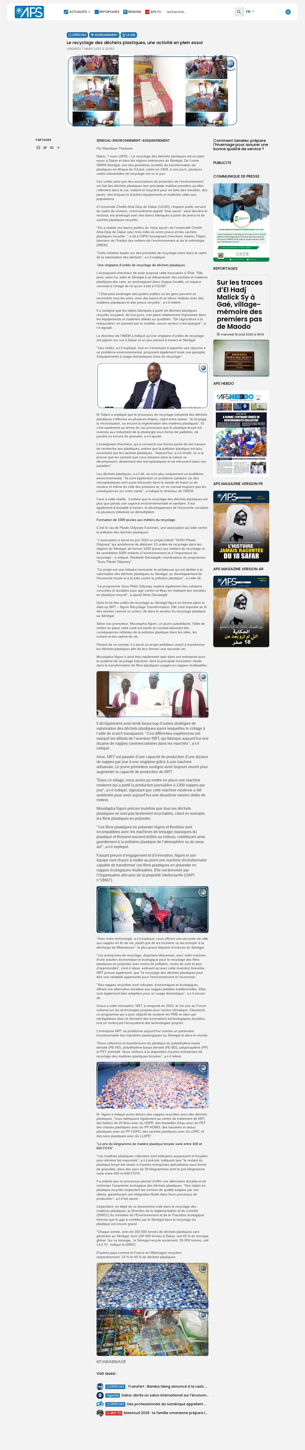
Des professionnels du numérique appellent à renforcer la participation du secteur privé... (205, 1404)
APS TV (156, 12)
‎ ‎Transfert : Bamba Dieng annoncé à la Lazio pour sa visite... (178, 1386)
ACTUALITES (78, 12)
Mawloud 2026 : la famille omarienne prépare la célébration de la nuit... (186, 1412)
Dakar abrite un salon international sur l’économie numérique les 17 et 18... (186, 1395)
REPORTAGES (109, 12)
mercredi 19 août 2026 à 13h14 (242, 334)
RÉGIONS (134, 12)
